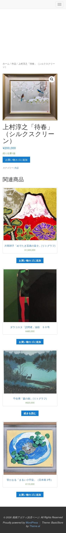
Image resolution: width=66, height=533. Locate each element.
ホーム (6, 63)
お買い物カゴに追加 (16, 159)
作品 (14, 63)
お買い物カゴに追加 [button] (30, 260)
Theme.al (34, 526)
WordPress (32, 522)
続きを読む (30, 413)
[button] (52, 79)
